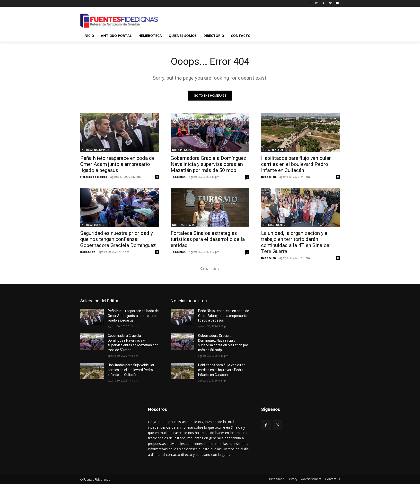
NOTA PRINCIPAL (182, 150)
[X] (323, 3)
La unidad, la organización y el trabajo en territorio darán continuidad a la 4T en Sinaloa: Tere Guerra (295, 242)
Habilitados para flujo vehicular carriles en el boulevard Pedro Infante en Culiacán (296, 164)
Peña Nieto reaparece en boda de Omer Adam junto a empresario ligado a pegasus (117, 164)
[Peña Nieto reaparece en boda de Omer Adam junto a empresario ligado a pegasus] (119, 132)
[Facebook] (310, 3)
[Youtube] (337, 3)
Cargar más (208, 268)
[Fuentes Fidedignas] (119, 21)
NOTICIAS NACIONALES (95, 150)
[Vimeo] (330, 3)
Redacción (178, 176)
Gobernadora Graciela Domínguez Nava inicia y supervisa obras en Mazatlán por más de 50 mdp (208, 164)
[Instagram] (317, 3)
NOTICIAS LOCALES (93, 225)
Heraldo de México (93, 176)
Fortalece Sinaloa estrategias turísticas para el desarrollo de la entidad (208, 239)
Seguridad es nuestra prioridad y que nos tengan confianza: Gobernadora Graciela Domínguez (118, 239)
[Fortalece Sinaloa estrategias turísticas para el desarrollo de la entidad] (210, 207)
